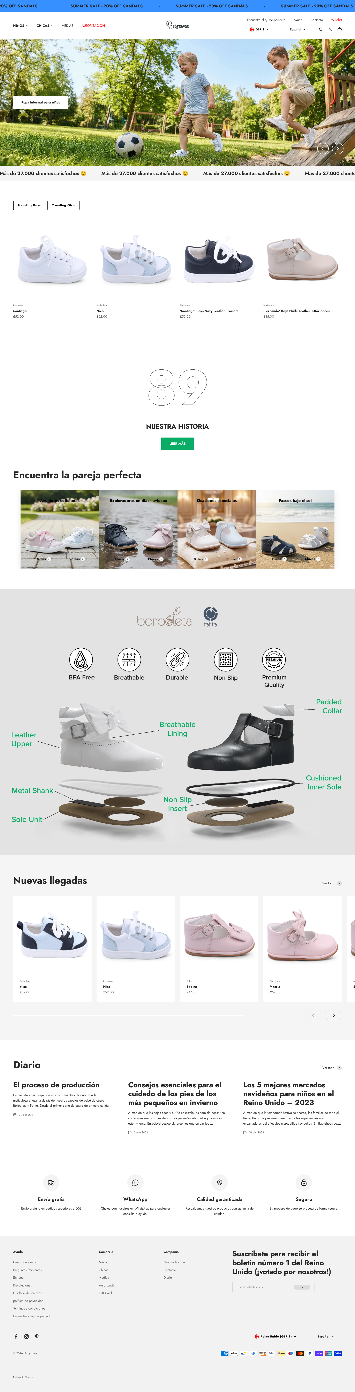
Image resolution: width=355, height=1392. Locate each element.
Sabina (192, 986)
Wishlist (336, 19)
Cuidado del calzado (27, 1293)
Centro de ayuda (24, 1262)
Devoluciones (22, 1285)
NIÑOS (18, 25)
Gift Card (105, 1293)
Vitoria (275, 986)
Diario (168, 1277)
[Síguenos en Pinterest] (37, 1336)
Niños (41, 559)
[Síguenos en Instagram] (26, 1336)
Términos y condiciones (29, 1308)
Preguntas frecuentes (27, 1270)
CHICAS (43, 25)
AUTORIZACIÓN (93, 25)
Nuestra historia (174, 1262)
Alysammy (29, 1377)
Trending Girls (63, 205)
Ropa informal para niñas (40, 102)
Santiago (20, 311)
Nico (100, 311)
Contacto (316, 19)
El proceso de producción (56, 1084)
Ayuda (298, 19)
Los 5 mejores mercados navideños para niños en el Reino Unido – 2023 (288, 1093)
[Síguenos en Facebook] (16, 1336)
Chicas (74, 559)
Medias (104, 1277)
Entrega (18, 1277)
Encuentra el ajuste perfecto (266, 19)
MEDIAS (67, 25)
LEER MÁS (177, 443)
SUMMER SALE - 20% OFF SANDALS (60, 6)
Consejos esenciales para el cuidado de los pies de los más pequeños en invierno (174, 1093)
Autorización (107, 1285)
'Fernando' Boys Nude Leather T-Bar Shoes (296, 311)
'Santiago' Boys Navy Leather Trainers (209, 311)
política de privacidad (28, 1300)
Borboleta (18, 305)
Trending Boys (29, 205)
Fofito (189, 981)
